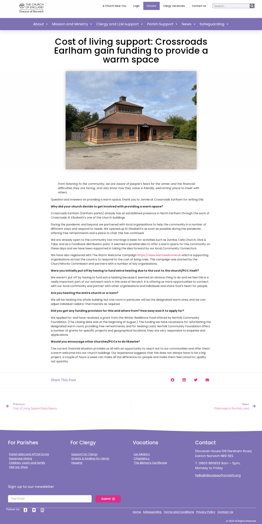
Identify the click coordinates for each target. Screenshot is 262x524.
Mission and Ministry (70, 24)
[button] (172, 380)
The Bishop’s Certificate (150, 463)
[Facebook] (27, 510)
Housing (76, 463)
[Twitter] (35, 510)
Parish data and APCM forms (29, 454)
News (186, 24)
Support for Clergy (84, 454)
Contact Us (199, 6)
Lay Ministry (142, 454)
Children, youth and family (27, 463)
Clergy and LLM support (117, 24)
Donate (151, 6)
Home (137, 512)
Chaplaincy (142, 458)
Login (136, 6)
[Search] (252, 6)
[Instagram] (44, 510)
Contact (205, 442)
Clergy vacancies (174, 6)
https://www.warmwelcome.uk (159, 255)
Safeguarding (212, 24)
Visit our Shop (18, 467)
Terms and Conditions (178, 512)
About (38, 24)
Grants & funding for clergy (90, 458)
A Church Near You (114, 6)
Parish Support (160, 24)
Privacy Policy (205, 512)
